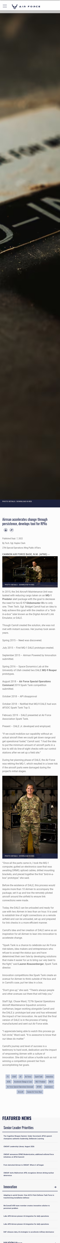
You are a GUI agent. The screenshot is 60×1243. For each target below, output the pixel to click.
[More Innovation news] (55, 1187)
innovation (49, 1076)
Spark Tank (38, 1076)
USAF (14, 1076)
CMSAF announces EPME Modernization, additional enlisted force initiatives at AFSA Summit (29, 1155)
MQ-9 (51, 1081)
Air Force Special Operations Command (20, 1086)
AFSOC (39, 1086)
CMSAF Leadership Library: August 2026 (19, 1146)
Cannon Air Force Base (34, 1091)
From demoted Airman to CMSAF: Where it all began (24, 1165)
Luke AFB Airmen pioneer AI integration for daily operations (26, 1216)
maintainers (49, 1086)
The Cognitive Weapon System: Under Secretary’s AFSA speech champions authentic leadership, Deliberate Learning (28, 1137)
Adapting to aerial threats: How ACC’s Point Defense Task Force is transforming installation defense (29, 1196)
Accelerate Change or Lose (23, 1081)
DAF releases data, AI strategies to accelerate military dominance (29, 1232)
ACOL (8, 1081)
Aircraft (20, 1091)
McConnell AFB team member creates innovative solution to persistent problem (27, 1207)
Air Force (28, 1076)
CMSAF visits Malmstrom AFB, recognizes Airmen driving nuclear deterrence (29, 1174)
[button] (5, 6)
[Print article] (6, 530)
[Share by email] (11, 530)
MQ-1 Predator (40, 1081)
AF (20, 1076)
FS (8, 1076)
